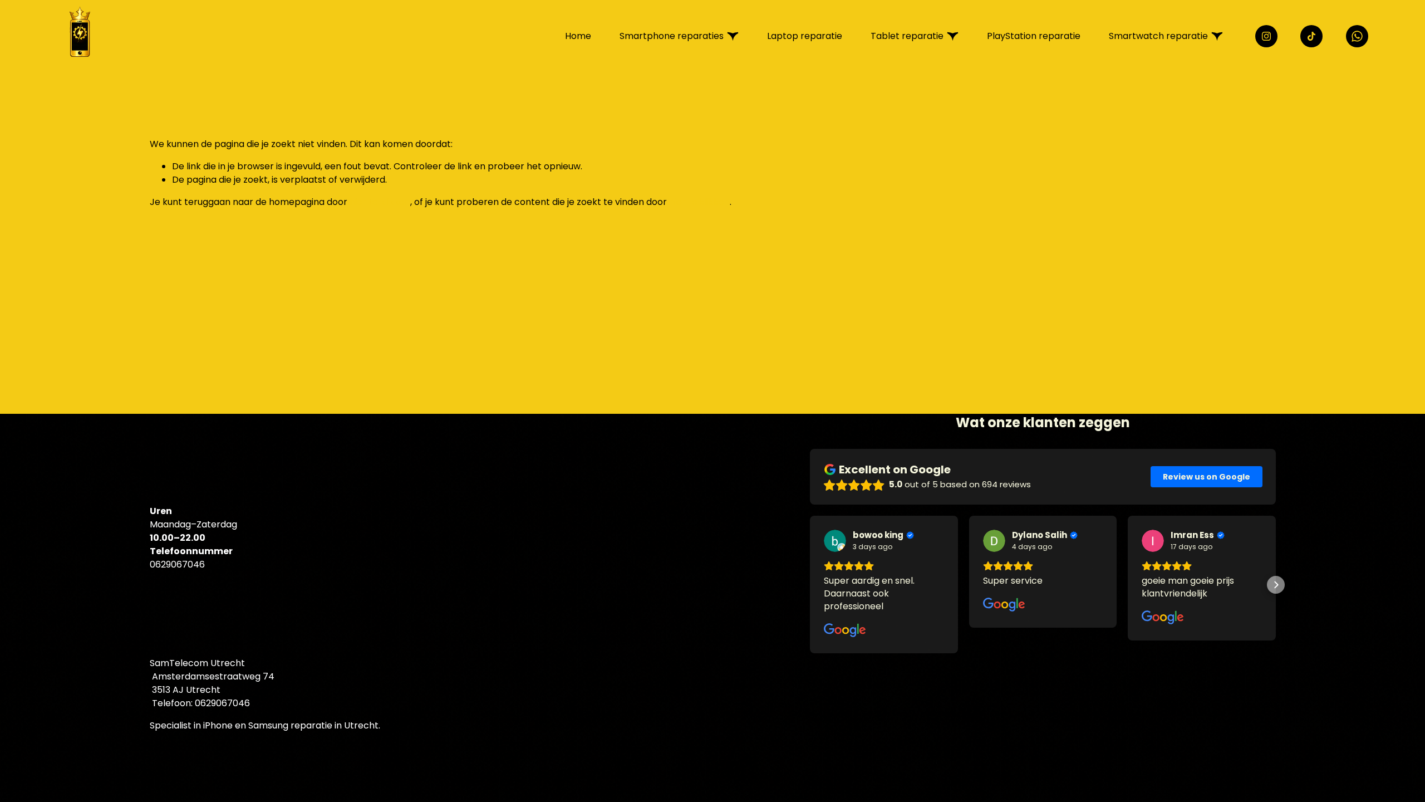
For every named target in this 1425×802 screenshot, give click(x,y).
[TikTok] (1311, 36)
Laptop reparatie (804, 36)
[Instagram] (1266, 36)
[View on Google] (835, 541)
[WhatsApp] (1357, 36)
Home (578, 36)
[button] (810, 585)
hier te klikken (380, 201)
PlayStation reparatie (1033, 36)
